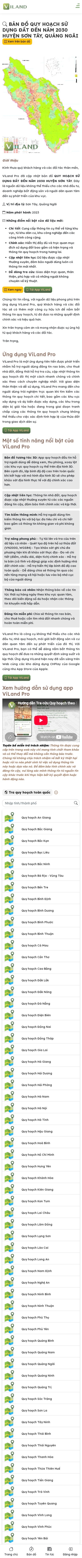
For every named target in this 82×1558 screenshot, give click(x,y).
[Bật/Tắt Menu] (76, 7)
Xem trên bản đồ (18, 41)
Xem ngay (14, 289)
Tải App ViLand (39, 289)
